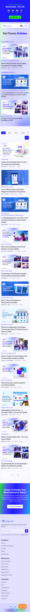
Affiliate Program (5, 593)
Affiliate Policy (5, 569)
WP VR (17, 60)
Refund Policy (4, 566)
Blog (2, 585)
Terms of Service (5, 561)
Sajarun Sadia (4, 224)
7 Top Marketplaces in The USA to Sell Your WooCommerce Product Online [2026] (14, 94)
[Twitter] (11, 606)
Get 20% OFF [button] (14, 17)
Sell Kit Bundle (5, 554)
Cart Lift (3, 548)
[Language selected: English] (21, 26)
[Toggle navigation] (26, 26)
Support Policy (5, 572)
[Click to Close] (27, 11)
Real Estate (4, 60)
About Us (3, 582)
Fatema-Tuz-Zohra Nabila (7, 251)
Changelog (4, 590)
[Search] (27, 138)
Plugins (11, 186)
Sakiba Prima (4, 166)
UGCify (3, 551)
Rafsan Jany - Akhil (5, 67)
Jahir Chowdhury (5, 193)
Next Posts (17, 475)
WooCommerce (4, 90)
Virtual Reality (11, 60)
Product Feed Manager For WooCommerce (17, 90)
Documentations (5, 587)
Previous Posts (12, 475)
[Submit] (26, 531)
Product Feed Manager (7, 545)
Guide (2, 116)
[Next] (27, 132)
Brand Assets (4, 595)
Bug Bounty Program (6, 575)
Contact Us (4, 598)
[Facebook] (7, 606)
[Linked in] (15, 606)
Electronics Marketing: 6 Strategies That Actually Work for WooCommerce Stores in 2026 (14, 329)
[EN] (21, 26)
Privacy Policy (24, 534)
